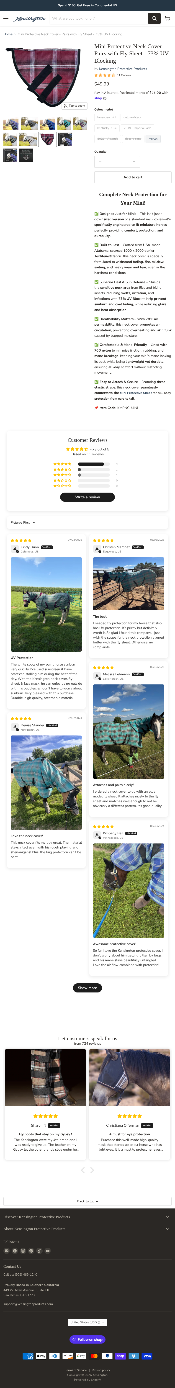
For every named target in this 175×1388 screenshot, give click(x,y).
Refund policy (101, 1370)
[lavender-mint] (107, 122)
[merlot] (154, 144)
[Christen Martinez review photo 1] (128, 584)
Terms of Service (76, 1370)
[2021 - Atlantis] (108, 144)
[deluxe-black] (133, 122)
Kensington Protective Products (123, 69)
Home (8, 34)
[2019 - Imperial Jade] (138, 133)
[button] (63, 464)
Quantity (100, 152)
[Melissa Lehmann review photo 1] (128, 731)
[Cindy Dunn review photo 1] (46, 604)
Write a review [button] (87, 497)
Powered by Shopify (87, 1380)
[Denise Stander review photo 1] (46, 782)
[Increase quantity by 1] (134, 162)
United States (85, 1322)
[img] (21, 540)
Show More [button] (87, 987)
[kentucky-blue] (107, 133)
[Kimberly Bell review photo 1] (128, 890)
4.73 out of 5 (99, 449)
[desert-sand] (134, 144)
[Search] (154, 18)
